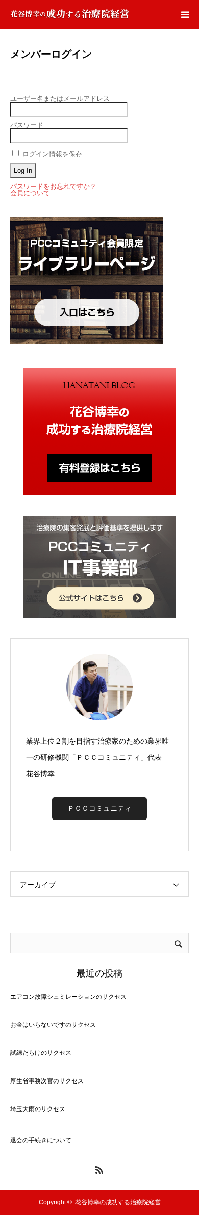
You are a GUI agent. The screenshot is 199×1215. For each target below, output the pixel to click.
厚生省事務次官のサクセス (47, 1081)
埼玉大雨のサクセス (37, 1109)
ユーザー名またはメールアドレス (60, 98)
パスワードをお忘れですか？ (53, 186)
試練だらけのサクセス (40, 1052)
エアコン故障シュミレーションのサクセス (68, 996)
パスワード (26, 125)
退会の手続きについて (40, 1140)
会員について (30, 193)
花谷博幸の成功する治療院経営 (118, 1202)
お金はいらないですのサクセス (53, 1024)
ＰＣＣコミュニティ (99, 808)
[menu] (184, 14)
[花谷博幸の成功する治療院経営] (70, 14)
